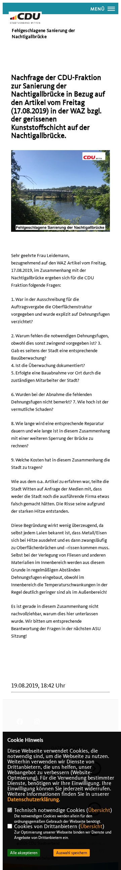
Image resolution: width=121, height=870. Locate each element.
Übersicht (99, 810)
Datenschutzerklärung (33, 799)
